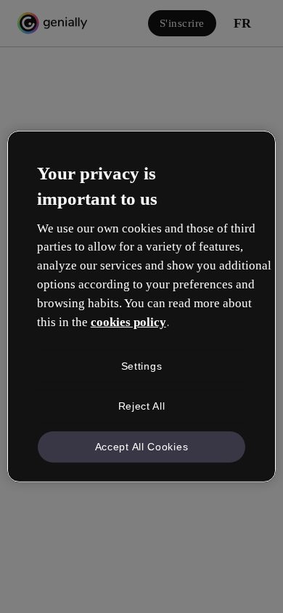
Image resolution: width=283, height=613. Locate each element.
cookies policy (128, 322)
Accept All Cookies (142, 446)
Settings (142, 365)
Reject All (141, 406)
